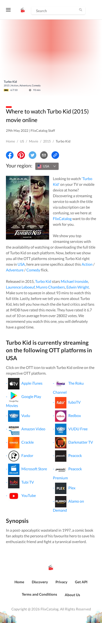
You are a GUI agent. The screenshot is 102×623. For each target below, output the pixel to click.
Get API (81, 582)
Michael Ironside (74, 281)
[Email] (44, 155)
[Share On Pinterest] (21, 155)
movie (33, 141)
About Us (72, 595)
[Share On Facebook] (10, 155)
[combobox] (47, 166)
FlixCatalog (62, 218)
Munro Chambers (50, 287)
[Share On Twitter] (32, 155)
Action (87, 264)
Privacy (61, 582)
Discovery (40, 582)
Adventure (14, 270)
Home (10, 141)
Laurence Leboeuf (20, 287)
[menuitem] (19, 584)
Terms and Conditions (39, 594)
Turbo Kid (43, 281)
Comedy (33, 270)
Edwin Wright (77, 287)
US (22, 141)
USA (21, 264)
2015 (47, 141)
